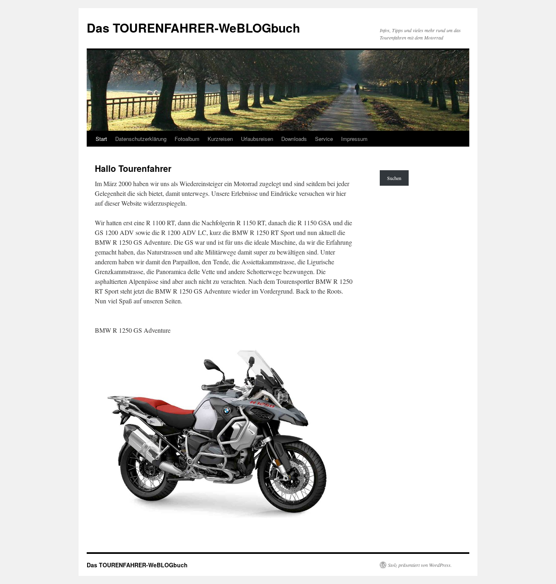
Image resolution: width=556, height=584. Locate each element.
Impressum (354, 139)
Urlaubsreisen (257, 139)
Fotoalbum (187, 139)
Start (101, 139)
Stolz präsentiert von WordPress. (420, 565)
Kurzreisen (220, 139)
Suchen (394, 178)
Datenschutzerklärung (140, 139)
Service (324, 139)
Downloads (294, 139)
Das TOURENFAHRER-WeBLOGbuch (193, 27)
